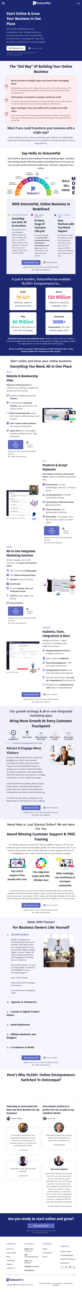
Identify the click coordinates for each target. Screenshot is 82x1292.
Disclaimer (56, 1285)
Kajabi (44, 1249)
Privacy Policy (57, 1283)
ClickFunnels (47, 1253)
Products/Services (31, 1256)
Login (78, 3)
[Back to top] (76, 1285)
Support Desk (65, 1251)
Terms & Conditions (45, 1283)
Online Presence (29, 1250)
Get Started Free (16, 48)
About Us (10, 1249)
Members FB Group (67, 1259)
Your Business (28, 1262)
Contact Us (10, 1268)
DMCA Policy (68, 1283)
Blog (8, 1257)
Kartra (44, 1257)
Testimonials (11, 1253)
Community (64, 1263)
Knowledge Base (66, 1255)
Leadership (10, 1260)
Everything (31, 1266)
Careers (9, 1264)
